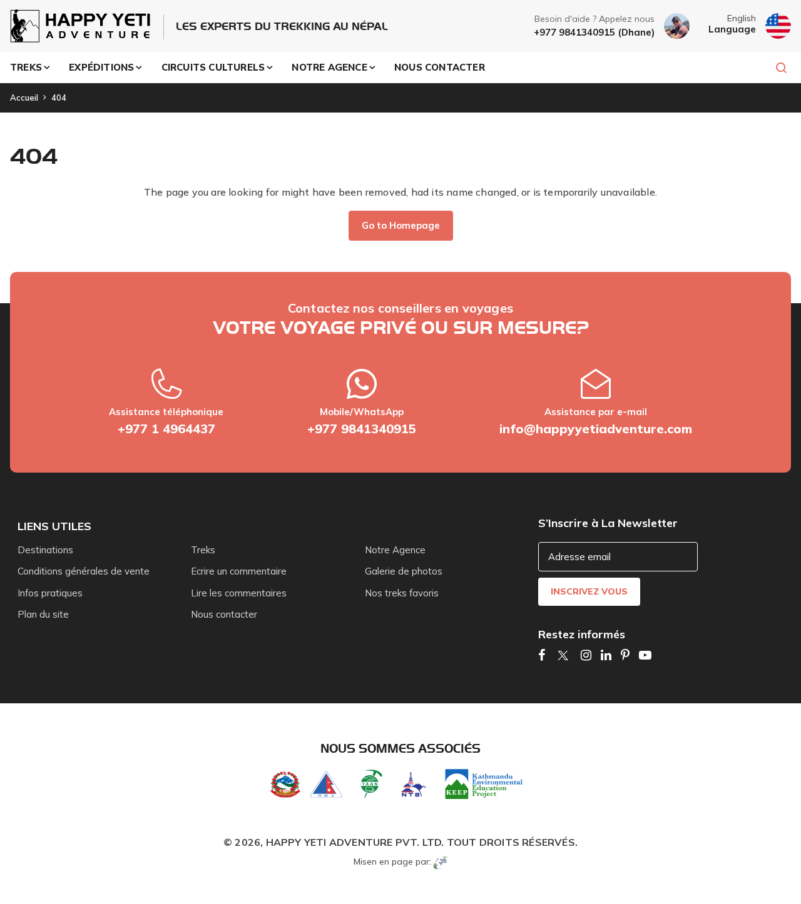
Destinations (45, 550)
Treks (203, 550)
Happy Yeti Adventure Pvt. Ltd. (355, 842)
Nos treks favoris (402, 593)
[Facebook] (541, 655)
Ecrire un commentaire (239, 571)
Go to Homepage (401, 225)
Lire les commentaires (239, 593)
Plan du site (43, 614)
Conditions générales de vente (84, 571)
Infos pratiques (50, 593)
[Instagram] (586, 655)
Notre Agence (395, 550)
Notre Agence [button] (329, 67)
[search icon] (775, 67)
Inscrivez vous (589, 591)
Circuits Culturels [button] (213, 67)
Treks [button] (26, 67)
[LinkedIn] (606, 655)
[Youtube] (645, 655)
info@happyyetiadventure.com (595, 428)
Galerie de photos (403, 571)
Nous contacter (439, 67)
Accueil (24, 98)
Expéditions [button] (101, 67)
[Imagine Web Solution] (441, 861)
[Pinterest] (625, 655)
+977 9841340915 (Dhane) (594, 32)
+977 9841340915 (361, 428)
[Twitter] (562, 655)
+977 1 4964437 (166, 428)
